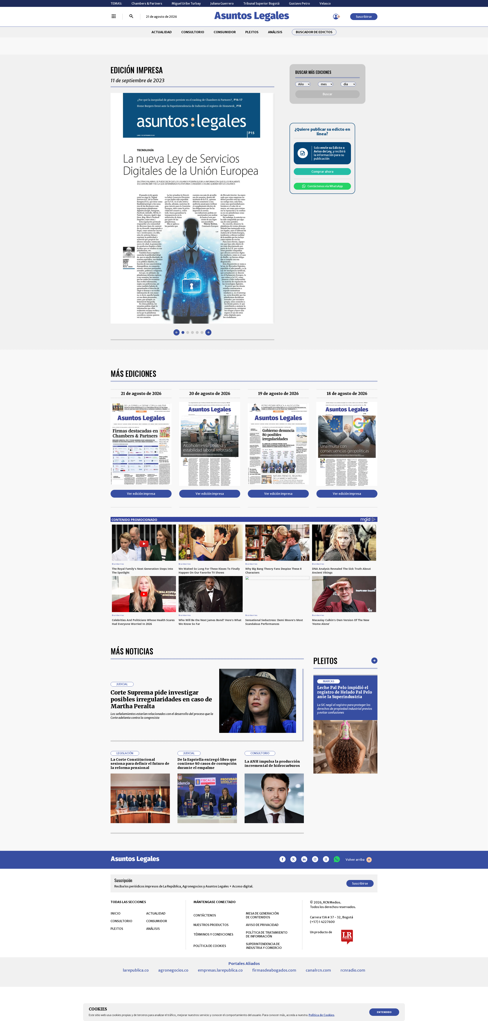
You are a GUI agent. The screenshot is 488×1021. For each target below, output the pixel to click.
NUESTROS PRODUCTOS (211, 925)
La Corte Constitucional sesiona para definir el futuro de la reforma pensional (140, 763)
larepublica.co (136, 970)
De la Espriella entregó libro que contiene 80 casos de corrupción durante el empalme (207, 763)
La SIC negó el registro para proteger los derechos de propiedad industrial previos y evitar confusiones (344, 708)
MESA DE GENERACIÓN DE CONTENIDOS (262, 915)
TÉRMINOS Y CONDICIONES (213, 934)
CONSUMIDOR (225, 32)
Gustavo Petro (299, 3)
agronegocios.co (173, 970)
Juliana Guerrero (222, 3)
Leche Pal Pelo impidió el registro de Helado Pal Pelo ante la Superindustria (344, 692)
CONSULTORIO (192, 32)
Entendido (384, 1012)
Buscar (327, 94)
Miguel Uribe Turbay (186, 3)
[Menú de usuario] (335, 16)
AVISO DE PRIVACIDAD (262, 925)
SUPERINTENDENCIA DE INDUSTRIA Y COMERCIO (264, 946)
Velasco (325, 3)
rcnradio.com (352, 970)
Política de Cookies (321, 1015)
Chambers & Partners (147, 3)
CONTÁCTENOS (204, 915)
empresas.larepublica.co (220, 970)
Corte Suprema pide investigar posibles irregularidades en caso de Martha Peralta (161, 699)
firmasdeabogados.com (274, 970)
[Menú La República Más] (114, 16)
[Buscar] (131, 16)
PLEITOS (251, 32)
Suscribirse (364, 17)
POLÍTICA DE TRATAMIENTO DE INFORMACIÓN (266, 934)
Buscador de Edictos (314, 32)
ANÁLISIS (275, 32)
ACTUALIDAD (162, 32)
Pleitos (325, 660)
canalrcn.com (318, 970)
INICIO (115, 913)
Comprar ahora (322, 171)
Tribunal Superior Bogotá (261, 3)
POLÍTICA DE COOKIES (209, 946)
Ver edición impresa (141, 494)
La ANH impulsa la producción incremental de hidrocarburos (272, 763)
